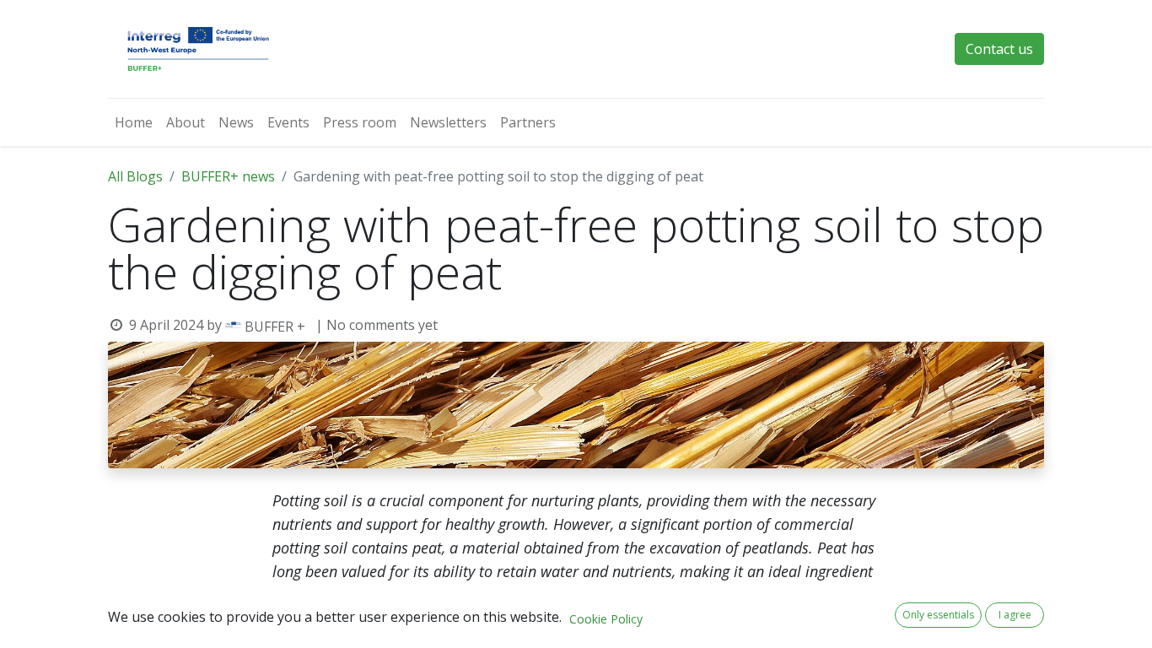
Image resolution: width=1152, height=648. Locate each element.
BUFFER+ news (228, 176)
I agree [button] (1015, 615)
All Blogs (135, 176)
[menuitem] (133, 122)
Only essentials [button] (938, 615)
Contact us (999, 49)
